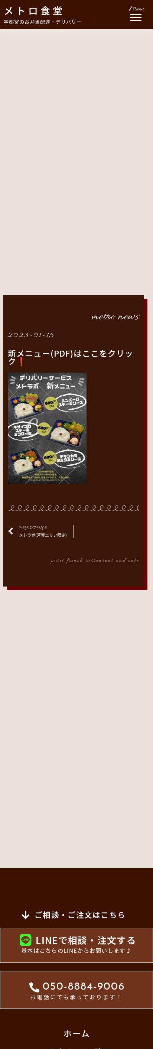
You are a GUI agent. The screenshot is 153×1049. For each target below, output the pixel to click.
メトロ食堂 (34, 10)
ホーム (77, 1033)
